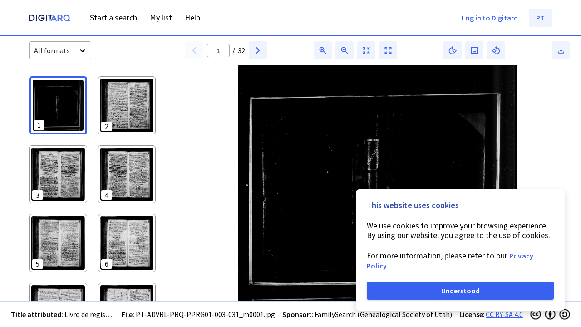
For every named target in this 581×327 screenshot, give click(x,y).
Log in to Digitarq (490, 17)
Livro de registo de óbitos (103, 314)
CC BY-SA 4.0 (504, 314)
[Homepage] (49, 19)
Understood (460, 290)
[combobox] (34, 50)
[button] (58, 105)
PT (540, 17)
